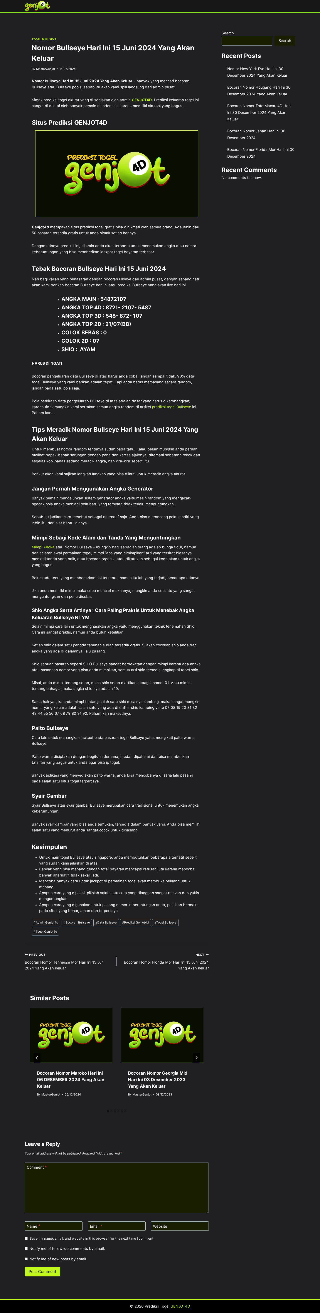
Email (96, 1226)
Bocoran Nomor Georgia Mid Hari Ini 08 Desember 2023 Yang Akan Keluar (157, 1079)
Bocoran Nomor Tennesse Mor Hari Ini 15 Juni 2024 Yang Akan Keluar (64, 961)
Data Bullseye (106, 922)
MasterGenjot (45, 69)
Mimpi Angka (43, 547)
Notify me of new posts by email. (58, 1259)
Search (228, 33)
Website (160, 1226)
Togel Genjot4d (45, 931)
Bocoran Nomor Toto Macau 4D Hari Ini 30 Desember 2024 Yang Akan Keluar (259, 112)
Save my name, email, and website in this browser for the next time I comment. (92, 1238)
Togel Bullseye (165, 922)
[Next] (196, 1058)
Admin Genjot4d (46, 922)
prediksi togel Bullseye (171, 407)
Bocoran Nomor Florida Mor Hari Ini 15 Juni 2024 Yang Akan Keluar (166, 961)
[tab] (108, 1111)
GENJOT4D (142, 100)
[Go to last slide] (37, 1058)
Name (33, 1226)
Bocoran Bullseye (77, 922)
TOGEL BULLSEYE (44, 39)
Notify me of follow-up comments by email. (67, 1248)
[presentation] (71, 1035)
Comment (37, 1167)
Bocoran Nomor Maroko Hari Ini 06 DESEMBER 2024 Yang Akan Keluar (70, 1079)
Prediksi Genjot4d (135, 922)
